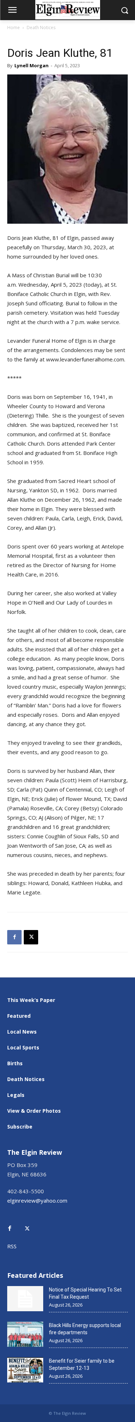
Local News (22, 1031)
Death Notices (41, 27)
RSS (12, 1246)
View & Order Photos (34, 1110)
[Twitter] (31, 1223)
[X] (31, 937)
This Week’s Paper (31, 1000)
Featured (19, 1015)
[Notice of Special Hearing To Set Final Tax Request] (25, 1298)
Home (13, 27)
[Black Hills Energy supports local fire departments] (25, 1334)
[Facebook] (14, 937)
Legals (15, 1094)
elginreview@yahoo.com (37, 1200)
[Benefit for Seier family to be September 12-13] (25, 1369)
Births (15, 1063)
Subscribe (19, 1126)
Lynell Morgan (31, 65)
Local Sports (23, 1047)
